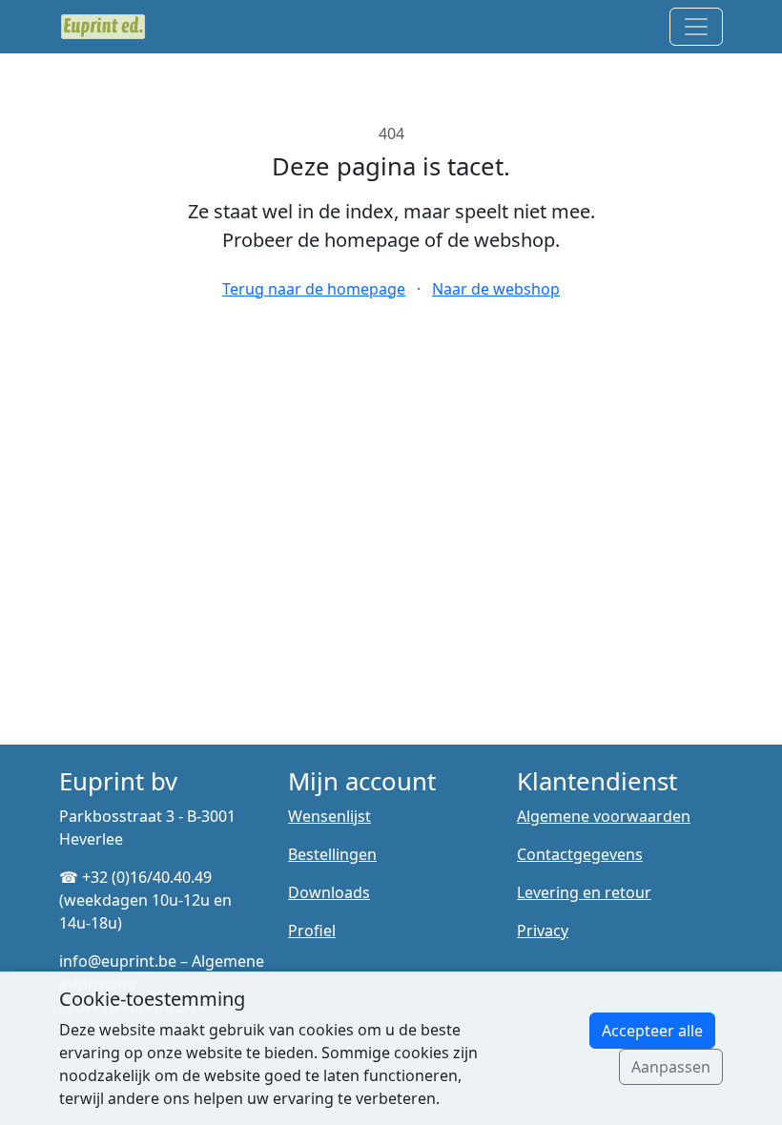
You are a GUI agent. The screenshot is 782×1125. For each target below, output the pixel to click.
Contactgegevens (580, 854)
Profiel (312, 930)
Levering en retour (584, 892)
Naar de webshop (496, 288)
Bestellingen (332, 854)
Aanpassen (670, 1066)
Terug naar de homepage (313, 288)
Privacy (542, 930)
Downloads (329, 892)
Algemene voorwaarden (603, 816)
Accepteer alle (652, 1030)
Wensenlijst (329, 816)
